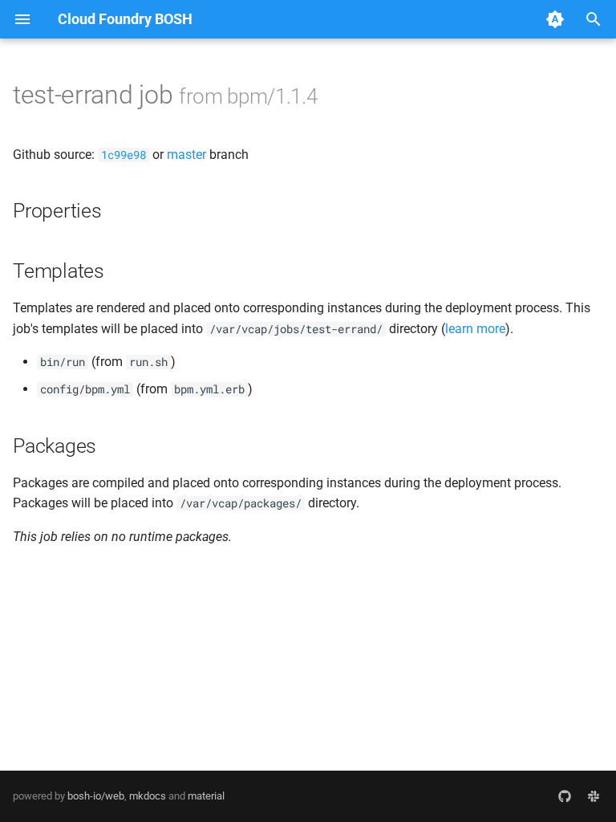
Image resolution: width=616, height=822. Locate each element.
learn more (475, 328)
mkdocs (147, 796)
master (186, 154)
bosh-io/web (95, 796)
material (206, 796)
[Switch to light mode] (555, 19)
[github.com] (565, 796)
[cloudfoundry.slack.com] (593, 796)
